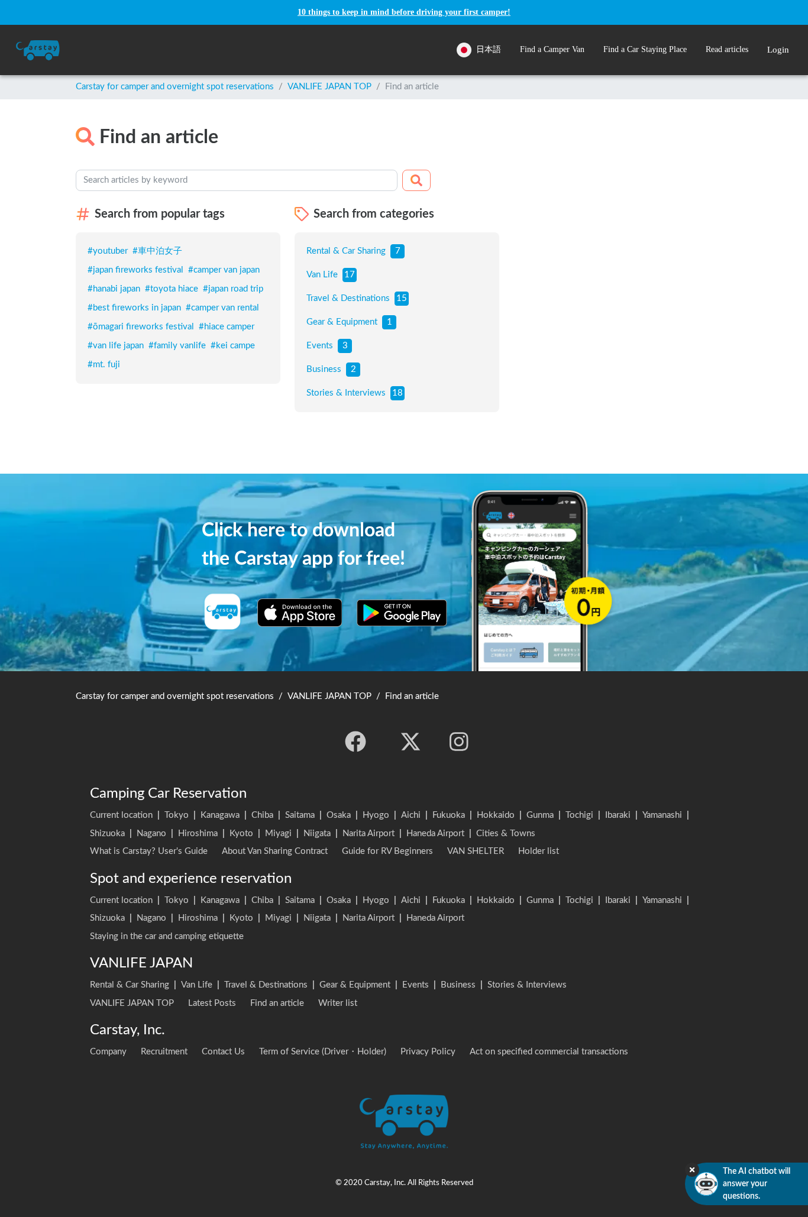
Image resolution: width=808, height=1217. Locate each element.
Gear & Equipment (341, 322)
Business (323, 369)
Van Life (322, 274)
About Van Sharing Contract (275, 851)
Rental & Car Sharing (346, 251)
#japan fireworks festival (135, 270)
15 (401, 298)
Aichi (411, 815)
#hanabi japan (114, 288)
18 (397, 393)
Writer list (337, 1003)
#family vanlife (177, 345)
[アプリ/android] (402, 612)
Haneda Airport (435, 833)
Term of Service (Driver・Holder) (322, 1051)
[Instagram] (459, 741)
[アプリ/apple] (299, 612)
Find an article (277, 1003)
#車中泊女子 (157, 251)
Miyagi (278, 833)
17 (349, 274)
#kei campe (233, 345)
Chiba (262, 815)
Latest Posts (212, 1003)
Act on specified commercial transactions (549, 1051)
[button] (552, 50)
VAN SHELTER (475, 851)
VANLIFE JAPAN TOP (329, 86)
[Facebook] (355, 741)
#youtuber (108, 251)
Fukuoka (448, 815)
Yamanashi (662, 815)
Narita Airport (368, 833)
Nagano (151, 833)
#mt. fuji (104, 364)
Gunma (540, 815)
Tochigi (579, 815)
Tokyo (176, 815)
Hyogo (376, 815)
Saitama (300, 815)
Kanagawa (220, 815)
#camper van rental (222, 307)
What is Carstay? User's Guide (149, 851)
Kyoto (241, 833)
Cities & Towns (505, 833)
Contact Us (223, 1051)
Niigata (317, 833)
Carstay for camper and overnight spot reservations (175, 86)
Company (108, 1051)
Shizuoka (107, 833)
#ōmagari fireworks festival (141, 326)
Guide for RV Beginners (387, 851)
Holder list (538, 851)
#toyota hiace (171, 288)
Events (319, 345)
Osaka (339, 815)
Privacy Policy (427, 1051)
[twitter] (410, 741)
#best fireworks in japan (134, 307)
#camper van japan (224, 270)
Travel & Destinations (348, 298)
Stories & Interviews (346, 393)
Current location (121, 815)
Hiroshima (198, 833)
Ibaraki (618, 815)
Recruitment (164, 1051)
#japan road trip (233, 288)
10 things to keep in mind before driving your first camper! (404, 12)
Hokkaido (496, 815)
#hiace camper (226, 326)
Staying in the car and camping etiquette (167, 936)
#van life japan (116, 345)
